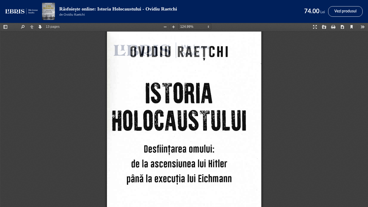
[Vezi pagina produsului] (48, 11)
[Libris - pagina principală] (21, 11)
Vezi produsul (345, 11)
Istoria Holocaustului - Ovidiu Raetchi (137, 9)
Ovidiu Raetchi (74, 14)
